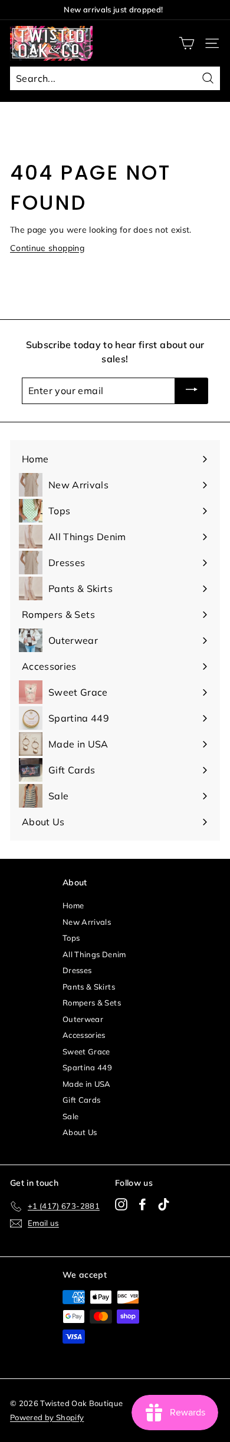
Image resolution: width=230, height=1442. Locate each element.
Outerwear (83, 1019)
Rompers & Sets (92, 1002)
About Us (80, 1132)
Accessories (84, 1035)
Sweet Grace (86, 1051)
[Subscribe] (191, 391)
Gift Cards (82, 1099)
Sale (70, 1116)
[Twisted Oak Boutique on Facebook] (142, 1204)
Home (73, 905)
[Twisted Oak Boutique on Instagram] (121, 1204)
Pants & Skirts (89, 986)
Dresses (77, 970)
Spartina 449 (87, 1067)
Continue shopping (47, 248)
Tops (71, 937)
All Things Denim (94, 954)
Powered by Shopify (47, 1417)
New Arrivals (87, 922)
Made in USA (87, 1084)
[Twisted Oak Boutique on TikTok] (163, 1204)
